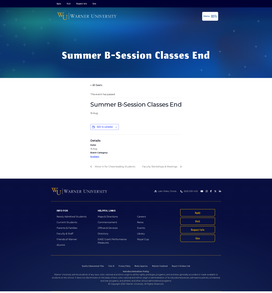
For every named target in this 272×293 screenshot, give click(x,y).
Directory (103, 233)
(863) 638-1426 (191, 191)
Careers (141, 216)
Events (141, 228)
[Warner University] (87, 16)
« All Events (96, 85)
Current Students (67, 222)
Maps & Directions (108, 216)
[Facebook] (211, 191)
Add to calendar (105, 126)
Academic (94, 156)
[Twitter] (215, 191)
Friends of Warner (67, 239)
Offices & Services (108, 228)
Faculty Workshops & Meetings (159, 166)
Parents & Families (67, 228)
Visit (69, 3)
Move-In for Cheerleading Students (115, 166)
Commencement (107, 222)
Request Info (81, 3)
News (140, 222)
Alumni (61, 245)
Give (94, 3)
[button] (210, 16)
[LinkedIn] (220, 191)
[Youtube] (202, 191)
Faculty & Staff (65, 233)
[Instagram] (207, 191)
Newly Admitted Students (71, 216)
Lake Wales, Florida (167, 191)
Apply (59, 3)
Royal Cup (143, 239)
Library (141, 233)
